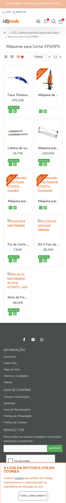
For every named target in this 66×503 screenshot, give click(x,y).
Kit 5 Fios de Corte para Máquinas (48, 244)
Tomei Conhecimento (33, 495)
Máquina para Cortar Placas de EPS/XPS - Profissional (48, 201)
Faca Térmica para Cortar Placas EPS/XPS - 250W (18, 95)
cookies (19, 478)
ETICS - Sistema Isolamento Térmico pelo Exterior (35, 32)
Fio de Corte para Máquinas (18, 244)
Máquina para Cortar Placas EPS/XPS (48, 148)
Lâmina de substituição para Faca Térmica (18, 148)
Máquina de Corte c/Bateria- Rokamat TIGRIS (48, 95)
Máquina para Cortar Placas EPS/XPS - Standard (18, 201)
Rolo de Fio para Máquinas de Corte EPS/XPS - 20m (18, 297)
